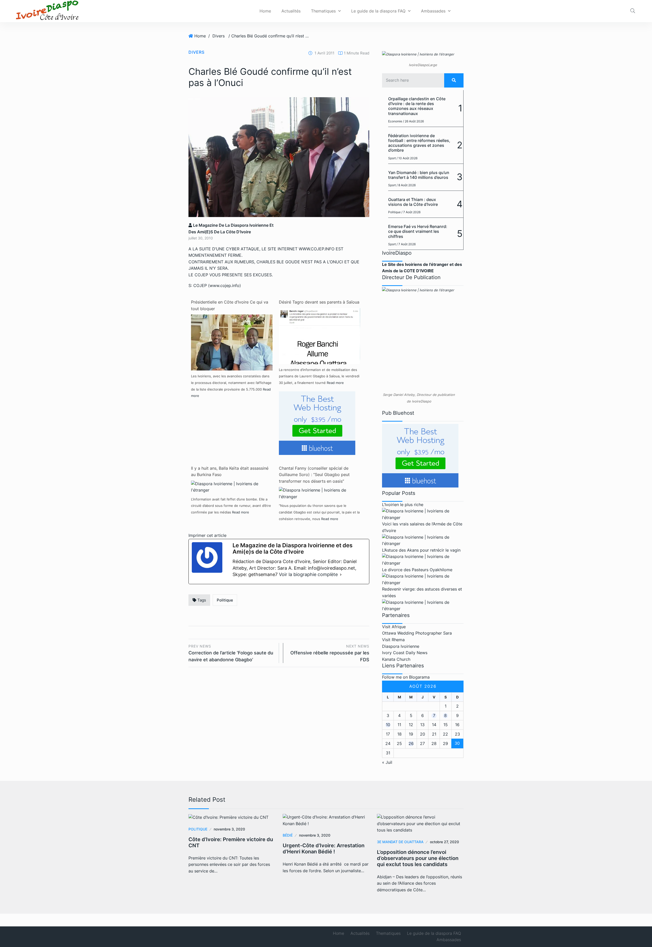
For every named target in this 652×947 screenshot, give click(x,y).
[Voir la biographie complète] (341, 574)
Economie (395, 121)
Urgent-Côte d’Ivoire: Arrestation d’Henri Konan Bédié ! (323, 848)
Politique (225, 600)
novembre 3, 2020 (229, 829)
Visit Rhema (393, 639)
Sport (392, 158)
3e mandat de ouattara (400, 842)
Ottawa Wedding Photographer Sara (417, 633)
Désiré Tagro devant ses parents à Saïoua (319, 302)
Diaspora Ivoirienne (400, 646)
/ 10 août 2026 (407, 158)
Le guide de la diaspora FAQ (378, 10)
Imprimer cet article (207, 535)
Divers (218, 35)
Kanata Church (396, 659)
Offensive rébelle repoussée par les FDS (329, 653)
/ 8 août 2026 (406, 185)
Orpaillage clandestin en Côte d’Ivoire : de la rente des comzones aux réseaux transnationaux (416, 106)
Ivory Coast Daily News (404, 652)
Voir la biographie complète (308, 574)
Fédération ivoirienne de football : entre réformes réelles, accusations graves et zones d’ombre (419, 143)
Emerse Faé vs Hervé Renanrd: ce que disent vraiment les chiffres (417, 231)
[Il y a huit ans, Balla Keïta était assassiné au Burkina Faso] (232, 486)
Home (265, 10)
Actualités (291, 10)
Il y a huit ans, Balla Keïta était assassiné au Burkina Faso (229, 471)
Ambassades (433, 10)
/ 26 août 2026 (413, 121)
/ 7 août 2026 (410, 212)
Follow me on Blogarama (406, 677)
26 (411, 743)
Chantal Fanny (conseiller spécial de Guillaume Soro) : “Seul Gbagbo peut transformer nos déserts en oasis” (314, 475)
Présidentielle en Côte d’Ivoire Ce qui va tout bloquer (229, 305)
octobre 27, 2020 (444, 842)
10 (388, 724)
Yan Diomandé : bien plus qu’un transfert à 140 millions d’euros (418, 175)
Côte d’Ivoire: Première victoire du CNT (230, 842)
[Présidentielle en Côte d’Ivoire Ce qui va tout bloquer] (232, 354)
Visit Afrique (394, 626)
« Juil (387, 762)
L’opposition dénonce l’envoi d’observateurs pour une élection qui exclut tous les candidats (417, 858)
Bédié (288, 835)
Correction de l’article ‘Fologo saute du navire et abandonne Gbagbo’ (230, 653)
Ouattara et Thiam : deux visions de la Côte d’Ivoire (413, 202)
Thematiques (323, 10)
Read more (335, 383)
